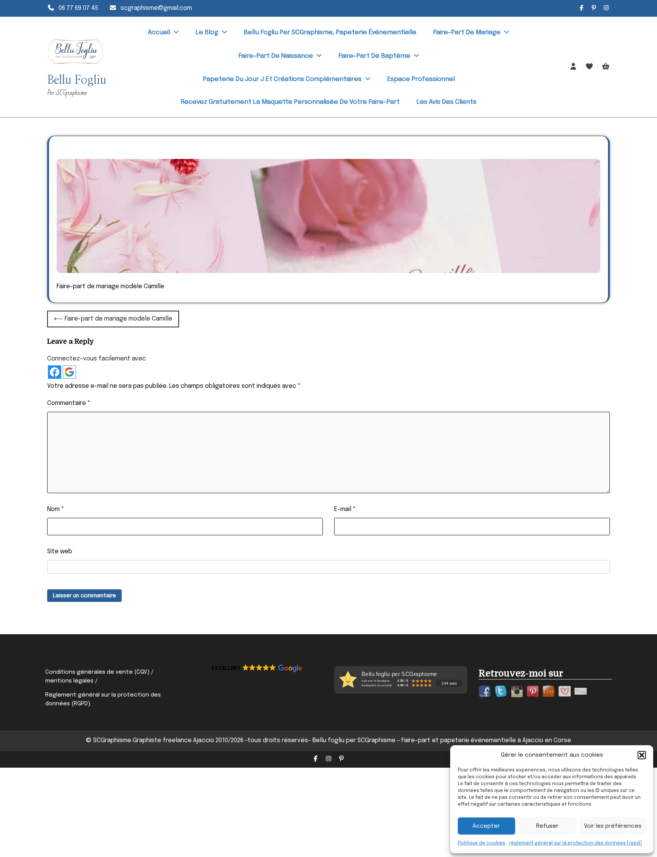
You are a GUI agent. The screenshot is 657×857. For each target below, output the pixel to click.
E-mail (345, 509)
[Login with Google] (69, 372)
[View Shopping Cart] (605, 67)
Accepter (486, 826)
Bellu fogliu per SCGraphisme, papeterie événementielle (330, 32)
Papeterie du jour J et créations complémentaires (282, 79)
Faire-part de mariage (466, 32)
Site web (59, 551)
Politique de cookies (481, 843)
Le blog (206, 32)
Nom (55, 509)
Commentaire (68, 403)
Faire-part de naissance (275, 56)
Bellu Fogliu (76, 80)
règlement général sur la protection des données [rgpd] (575, 843)
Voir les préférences (612, 826)
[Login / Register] (573, 66)
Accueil (159, 32)
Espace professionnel (421, 79)
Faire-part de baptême (374, 56)
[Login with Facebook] (54, 372)
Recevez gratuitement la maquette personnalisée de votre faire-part (290, 102)
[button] (642, 755)
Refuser (547, 826)
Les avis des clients (446, 102)
